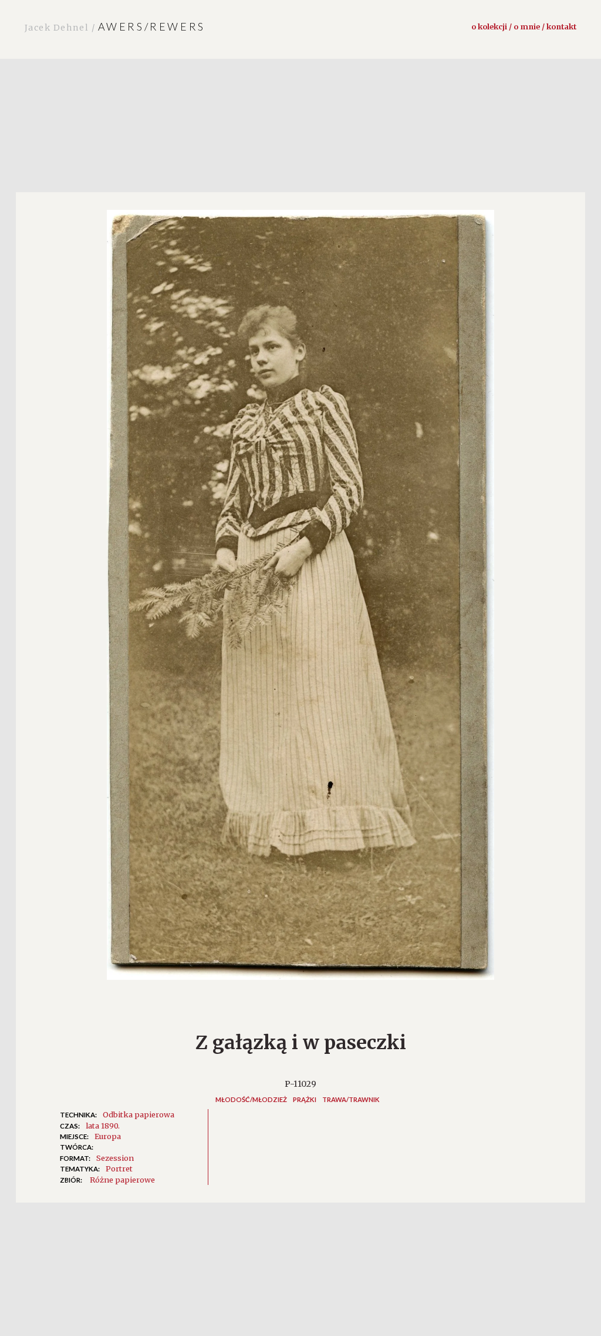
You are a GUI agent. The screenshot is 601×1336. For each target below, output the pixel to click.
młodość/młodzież (251, 1099)
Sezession (115, 1158)
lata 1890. (103, 1125)
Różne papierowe (122, 1179)
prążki (304, 1099)
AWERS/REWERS (115, 26)
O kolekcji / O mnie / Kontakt (523, 26)
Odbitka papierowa (138, 1114)
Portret (119, 1168)
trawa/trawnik (351, 1099)
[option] (300, 601)
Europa (107, 1136)
